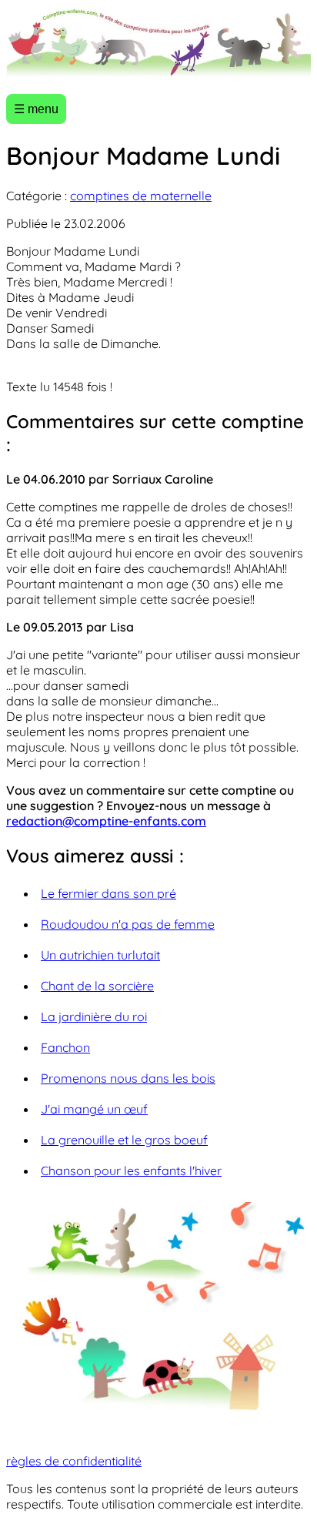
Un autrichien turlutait (100, 955)
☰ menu (36, 109)
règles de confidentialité (74, 1461)
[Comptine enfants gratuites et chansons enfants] (158, 44)
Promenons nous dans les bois (128, 1078)
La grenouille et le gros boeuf (124, 1139)
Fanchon (65, 1047)
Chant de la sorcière (97, 985)
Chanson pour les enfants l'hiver (131, 1170)
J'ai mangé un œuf (94, 1109)
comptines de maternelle (141, 195)
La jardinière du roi (94, 1016)
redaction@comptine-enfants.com (106, 821)
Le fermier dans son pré (108, 893)
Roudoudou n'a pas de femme (128, 924)
